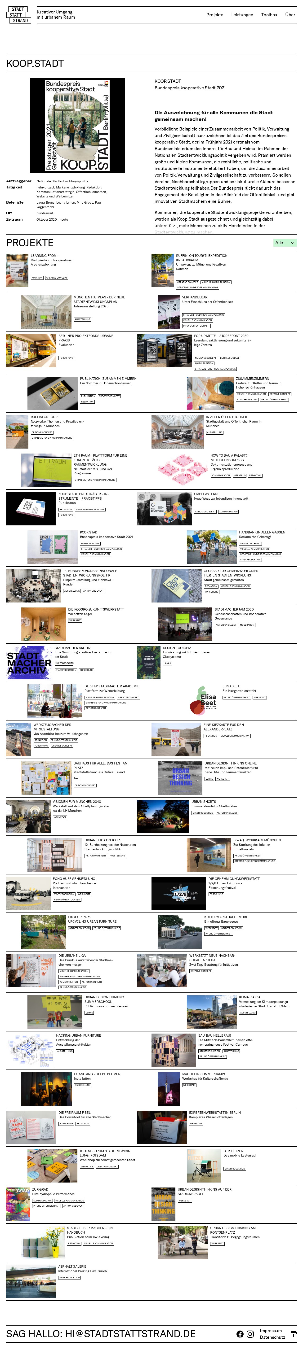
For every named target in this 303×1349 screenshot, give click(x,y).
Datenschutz (272, 1337)
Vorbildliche (166, 129)
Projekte (214, 14)
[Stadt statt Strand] (18, 15)
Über (290, 14)
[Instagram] (250, 1334)
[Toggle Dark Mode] (291, 1334)
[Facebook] (240, 1334)
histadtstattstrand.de (130, 1334)
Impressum (271, 1330)
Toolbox (269, 14)
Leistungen (242, 14)
